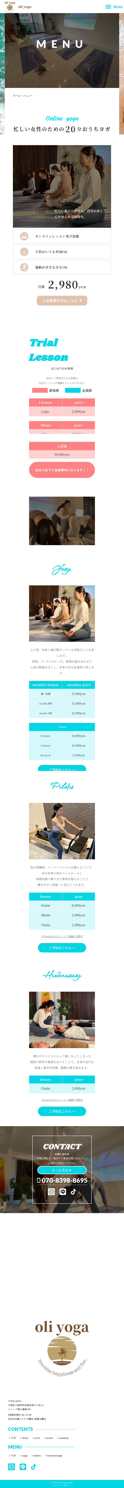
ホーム (16, 95)
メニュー (27, 95)
